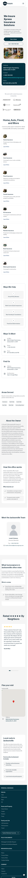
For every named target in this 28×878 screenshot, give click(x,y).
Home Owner (4, 809)
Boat (2, 799)
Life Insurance (4, 823)
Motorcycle (4, 797)
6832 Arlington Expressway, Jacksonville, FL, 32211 (14, 340)
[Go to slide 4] (13, 670)
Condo (3, 811)
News (2, 853)
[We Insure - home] (8, 3)
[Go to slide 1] (10, 670)
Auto (2, 794)
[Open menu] (23, 3)
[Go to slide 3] (12, 670)
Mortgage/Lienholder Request (8, 842)
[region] (13, 645)
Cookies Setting (5, 860)
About (2, 868)
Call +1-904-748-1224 (13, 44)
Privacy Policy (4, 855)
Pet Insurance (4, 825)
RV (2, 802)
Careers (3, 871)
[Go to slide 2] (11, 670)
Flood (2, 816)
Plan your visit (8, 685)
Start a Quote (13, 39)
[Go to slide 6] (15, 670)
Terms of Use (4, 857)
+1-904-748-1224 (14, 543)
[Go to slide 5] (14, 670)
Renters (3, 814)
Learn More (6, 146)
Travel (2, 828)
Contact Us (4, 873)
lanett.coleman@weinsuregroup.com (13, 77)
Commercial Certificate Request (9, 844)
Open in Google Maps (12, 375)
